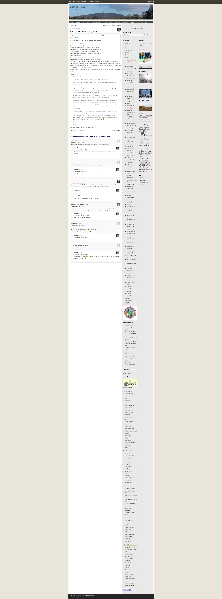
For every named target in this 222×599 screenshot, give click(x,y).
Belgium (144, 127)
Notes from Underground (131, 430)
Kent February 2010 (131, 125)
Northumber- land (145, 153)
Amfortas (73, 162)
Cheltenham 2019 (131, 75)
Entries (143, 180)
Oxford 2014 (129, 201)
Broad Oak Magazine (130, 405)
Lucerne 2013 (130, 155)
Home (71, 22)
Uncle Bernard (128, 482)
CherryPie (72, 130)
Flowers (144, 141)
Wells (145, 169)
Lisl (126, 424)
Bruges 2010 (130, 64)
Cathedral (148, 127)
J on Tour (127, 468)
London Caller (74, 223)
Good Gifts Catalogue (130, 534)
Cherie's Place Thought (143, 133)
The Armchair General (130, 442)
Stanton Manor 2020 (131, 231)
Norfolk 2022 (130, 188)
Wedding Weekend (131, 263)
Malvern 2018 (130, 164)
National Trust (145, 151)
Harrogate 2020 (130, 98)
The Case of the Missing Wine (83, 31)
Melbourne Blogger (129, 428)
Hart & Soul (127, 414)
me (146, 147)
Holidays (117, 22)
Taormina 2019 (130, 246)
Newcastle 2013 (130, 184)
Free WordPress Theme (75, 597)
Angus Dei (127, 453)
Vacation (143, 164)
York (140, 171)
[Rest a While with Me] (137, 28)
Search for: (126, 34)
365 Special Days (129, 520)
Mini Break (145, 149)
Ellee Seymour (128, 466)
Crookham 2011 (130, 91)
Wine (88, 127)
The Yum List (128, 444)
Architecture (141, 125)
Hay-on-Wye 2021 (131, 107)
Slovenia (141, 160)
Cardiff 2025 (129, 71)
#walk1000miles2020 (143, 117)
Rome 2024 (129, 213)
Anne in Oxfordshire (129, 455)
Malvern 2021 (130, 166)
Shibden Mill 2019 (131, 224)
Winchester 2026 (131, 277)
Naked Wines (84, 127)
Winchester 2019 (131, 275)
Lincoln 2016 (130, 144)
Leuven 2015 (130, 135)
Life (79, 127)
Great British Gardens (130, 506)
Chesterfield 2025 (131, 78)
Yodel (91, 127)
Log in (141, 177)
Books (87, 22)
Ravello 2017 (130, 210)
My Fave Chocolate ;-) (130, 569)
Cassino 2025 (130, 73)
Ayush (126, 398)
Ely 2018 (129, 94)
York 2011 (129, 288)
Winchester (149, 169)
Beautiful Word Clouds (130, 547)
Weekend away (143, 168)
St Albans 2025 (130, 228)
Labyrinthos (127, 565)
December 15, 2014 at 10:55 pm (78, 225)
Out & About (125, 22)
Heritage (111, 22)
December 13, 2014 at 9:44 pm (78, 142)
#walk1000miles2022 (144, 121)
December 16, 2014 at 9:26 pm (81, 237)
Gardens (105, 22)
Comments (144, 182)
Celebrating (73, 25)
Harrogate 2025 (130, 103)
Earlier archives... (127, 373)
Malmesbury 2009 (131, 159)
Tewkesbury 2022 (131, 248)
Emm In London (128, 407)
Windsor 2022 (130, 280)
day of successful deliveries (92, 40)
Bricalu (126, 403)
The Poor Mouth (128, 480)
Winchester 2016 (131, 273)
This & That (144, 22)
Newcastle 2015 (130, 186)
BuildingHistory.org (129, 553)
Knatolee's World (129, 421)
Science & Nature (135, 22)
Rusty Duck (127, 475)
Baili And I (127, 400)
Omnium (127, 433)
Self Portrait (142, 157)
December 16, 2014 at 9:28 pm (81, 254)
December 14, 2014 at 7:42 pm (81, 192)
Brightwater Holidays (130, 488)
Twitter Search (128, 541)
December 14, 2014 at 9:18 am (78, 164)
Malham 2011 (130, 157)
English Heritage (144, 139)
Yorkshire (144, 171)
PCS (140, 155)
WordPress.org (143, 184)
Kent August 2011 (131, 121)
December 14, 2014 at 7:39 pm (81, 171)
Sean (126, 341)
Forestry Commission (130, 503)
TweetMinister (128, 538)
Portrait (149, 155)
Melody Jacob (128, 345)
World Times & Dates (130, 585)
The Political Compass (130, 578)
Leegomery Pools (142, 145)
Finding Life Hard (129, 412)
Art (83, 22)
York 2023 (129, 295)
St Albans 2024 (130, 226)
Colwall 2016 (130, 80)
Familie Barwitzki (129, 409)
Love (143, 147)
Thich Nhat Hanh (129, 536)
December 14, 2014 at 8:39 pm (78, 206)
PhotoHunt (144, 155)
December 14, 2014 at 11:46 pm (81, 215)
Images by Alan (128, 416)
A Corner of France (129, 396)
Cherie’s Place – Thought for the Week (111, 25)
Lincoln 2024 (130, 146)
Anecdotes (77, 22)
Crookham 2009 (130, 89)
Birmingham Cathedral (130, 364)
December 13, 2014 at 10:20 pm (81, 149)
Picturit (126, 437)
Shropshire (143, 159)
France (149, 141)
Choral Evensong (129, 556)
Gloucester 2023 (130, 96)
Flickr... (142, 45)
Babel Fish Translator (130, 527)
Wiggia (126, 447)
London (140, 147)
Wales (149, 165)
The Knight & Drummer (130, 477)
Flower (140, 141)
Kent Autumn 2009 (131, 123)
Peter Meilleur (128, 435)
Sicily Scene (128, 440)
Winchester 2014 (131, 270)
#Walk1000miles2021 (144, 119)
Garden (141, 143)
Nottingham (129, 195)
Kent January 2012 (131, 130)
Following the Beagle (130, 531)
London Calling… (129, 426)
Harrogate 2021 (130, 101)
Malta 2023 (129, 162)
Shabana (127, 325)
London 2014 (130, 152)
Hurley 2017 (129, 110)
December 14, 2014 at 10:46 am (78, 182)
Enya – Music (128, 562)
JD (125, 419)
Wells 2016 (129, 266)
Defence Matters (146, 137)
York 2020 (129, 293)
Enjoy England (128, 529)
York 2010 (129, 286)
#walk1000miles (145, 115)
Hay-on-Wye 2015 (131, 105)
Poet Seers (127, 572)
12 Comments (117, 130)
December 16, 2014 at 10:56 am (78, 247)
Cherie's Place (77, 7)
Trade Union (149, 162)
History (145, 143)
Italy (149, 143)
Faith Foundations (96, 22)
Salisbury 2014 (130, 215)
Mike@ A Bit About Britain (78, 245)
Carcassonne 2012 (131, 68)
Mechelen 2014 (130, 169)
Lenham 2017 (130, 132)
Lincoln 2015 (130, 141)
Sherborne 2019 (130, 222)
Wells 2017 (129, 268)
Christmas (75, 127)
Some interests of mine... (146, 43)
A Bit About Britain (129, 393)
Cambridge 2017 (131, 66)
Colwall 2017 (130, 82)
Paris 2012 (129, 204)
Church (140, 137)
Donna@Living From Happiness (79, 204)
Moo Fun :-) (127, 567)
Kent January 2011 (131, 128)
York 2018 (129, 291)
